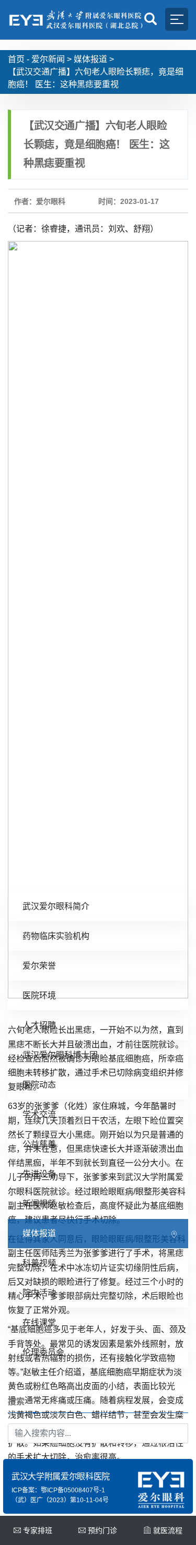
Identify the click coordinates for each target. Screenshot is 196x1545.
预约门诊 (102, 1530)
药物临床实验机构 (55, 936)
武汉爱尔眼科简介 (55, 906)
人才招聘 (39, 1025)
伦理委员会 (43, 1352)
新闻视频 (39, 1203)
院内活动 (39, 1292)
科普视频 (39, 1263)
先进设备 (39, 1173)
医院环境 (39, 995)
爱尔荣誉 (39, 965)
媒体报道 (90, 59)
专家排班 (37, 1530)
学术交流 (39, 1114)
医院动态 (39, 1084)
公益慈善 (39, 1144)
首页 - (18, 59)
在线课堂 (39, 1322)
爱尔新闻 (48, 59)
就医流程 (167, 1530)
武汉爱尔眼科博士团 (60, 1055)
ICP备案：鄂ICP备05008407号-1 (58, 1490)
